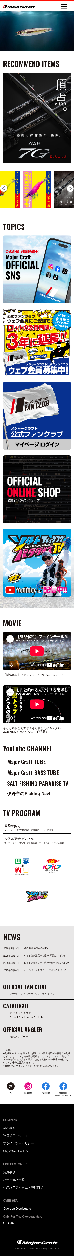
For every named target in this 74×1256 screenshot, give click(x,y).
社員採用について (15, 1135)
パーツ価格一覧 (14, 1179)
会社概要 (9, 1128)
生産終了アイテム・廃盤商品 (23, 1187)
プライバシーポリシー (18, 1143)
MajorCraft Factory (15, 1151)
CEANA (8, 1223)
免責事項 (9, 1172)
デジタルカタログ (20, 1013)
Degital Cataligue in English (26, 1017)
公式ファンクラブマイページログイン (32, 994)
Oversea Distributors (17, 1208)
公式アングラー (18, 1036)
